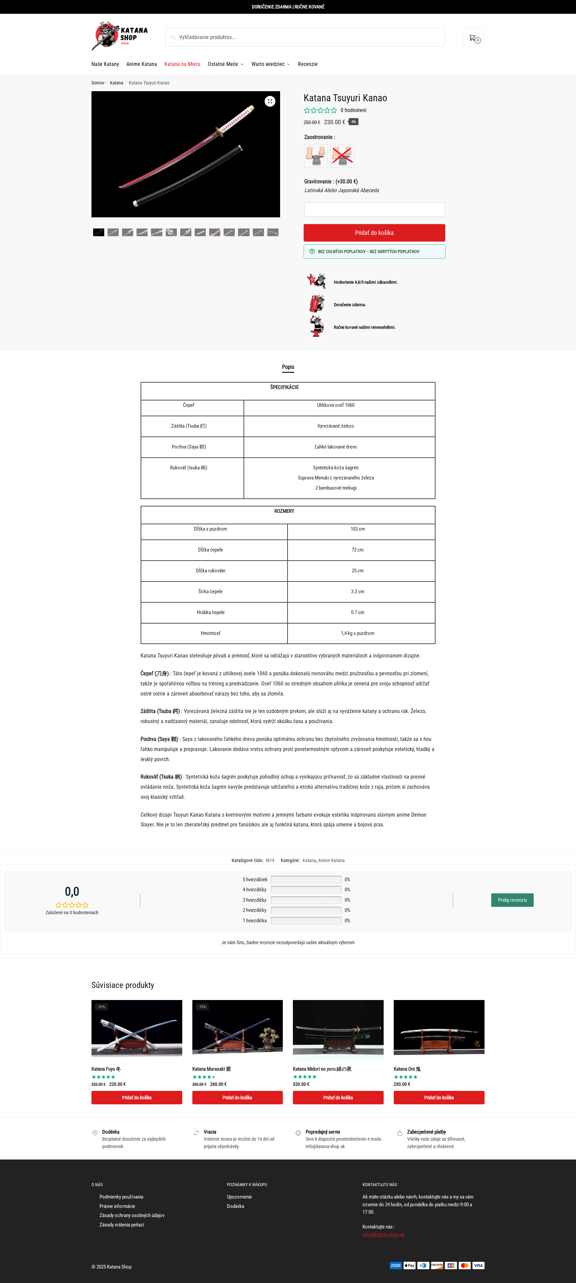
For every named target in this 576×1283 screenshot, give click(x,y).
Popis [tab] (288, 367)
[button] (270, 101)
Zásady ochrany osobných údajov (132, 1215)
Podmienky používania (121, 1197)
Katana (116, 82)
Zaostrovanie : (319, 137)
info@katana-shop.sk (383, 1235)
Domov (98, 82)
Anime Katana (331, 860)
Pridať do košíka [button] (137, 1097)
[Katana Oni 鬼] (439, 1030)
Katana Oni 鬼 (407, 1069)
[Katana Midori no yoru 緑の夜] (338, 1030)
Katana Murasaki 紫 (211, 1069)
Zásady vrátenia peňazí (122, 1225)
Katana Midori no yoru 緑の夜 (322, 1069)
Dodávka (235, 1206)
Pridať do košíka (374, 232)
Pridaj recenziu (512, 900)
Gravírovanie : (331, 181)
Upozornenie (239, 1197)
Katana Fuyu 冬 (106, 1069)
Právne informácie (117, 1206)
